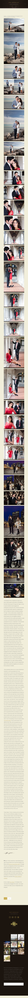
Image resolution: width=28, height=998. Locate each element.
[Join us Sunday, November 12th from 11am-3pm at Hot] (21, 937)
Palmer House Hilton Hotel (14, 864)
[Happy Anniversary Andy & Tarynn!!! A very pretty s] (7, 951)
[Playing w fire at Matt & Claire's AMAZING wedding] (7, 944)
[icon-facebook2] (10, 917)
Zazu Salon (12, 882)
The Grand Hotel (7, 720)
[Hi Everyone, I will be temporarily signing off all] (14, 937)
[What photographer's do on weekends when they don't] (14, 944)
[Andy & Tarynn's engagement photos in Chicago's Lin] (21, 944)
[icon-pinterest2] (15, 917)
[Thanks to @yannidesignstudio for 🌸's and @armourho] (21, 951)
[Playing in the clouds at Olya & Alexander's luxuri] (14, 951)
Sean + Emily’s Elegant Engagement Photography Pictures (13, 17)
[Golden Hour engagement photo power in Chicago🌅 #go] (7, 958)
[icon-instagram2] (18, 917)
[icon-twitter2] (13, 917)
